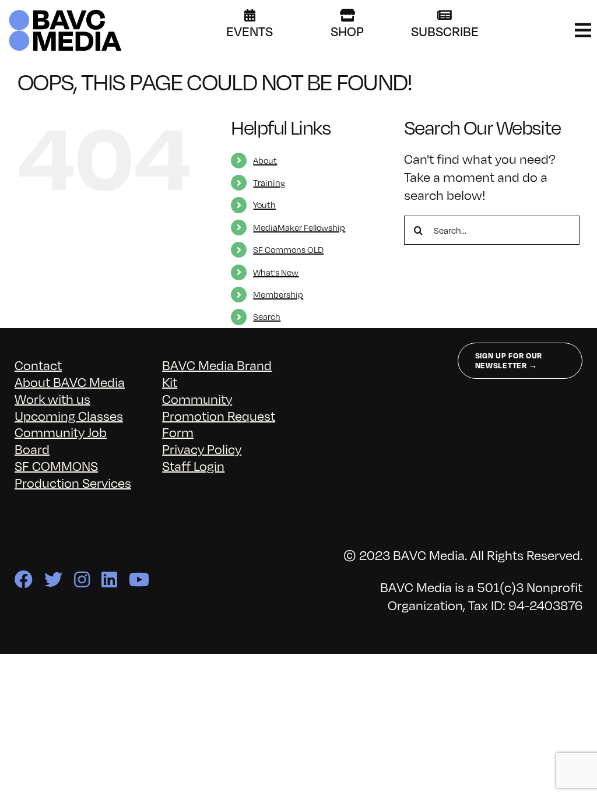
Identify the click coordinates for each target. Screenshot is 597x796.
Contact (38, 364)
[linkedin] (109, 579)
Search (266, 316)
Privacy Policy (201, 448)
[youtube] (139, 579)
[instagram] (82, 579)
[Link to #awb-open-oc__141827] (583, 30)
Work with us (52, 398)
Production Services (73, 482)
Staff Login (193, 465)
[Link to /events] (249, 15)
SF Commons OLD (288, 249)
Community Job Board (61, 439)
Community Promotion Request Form (218, 415)
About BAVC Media (70, 381)
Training (269, 182)
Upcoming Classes (69, 415)
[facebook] (24, 579)
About (265, 160)
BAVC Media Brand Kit (217, 372)
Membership (278, 294)
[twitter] (53, 579)
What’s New (275, 272)
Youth (264, 204)
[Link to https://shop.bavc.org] (347, 15)
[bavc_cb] (65, 12)
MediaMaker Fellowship (299, 227)
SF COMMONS (56, 465)
